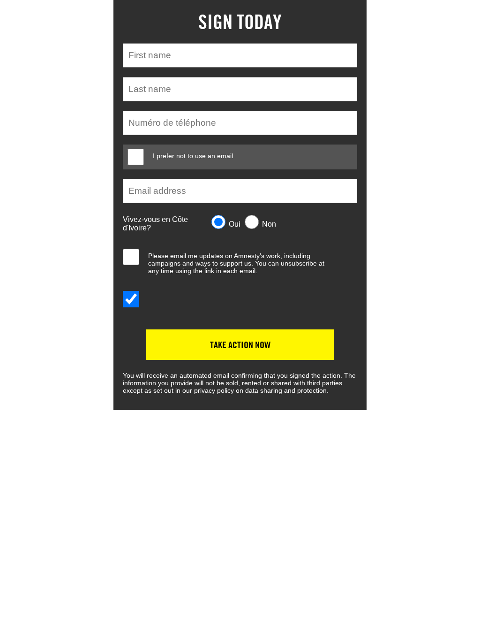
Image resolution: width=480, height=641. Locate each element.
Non (269, 224)
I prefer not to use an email (193, 156)
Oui (234, 224)
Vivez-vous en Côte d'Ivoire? (155, 223)
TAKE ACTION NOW (240, 345)
